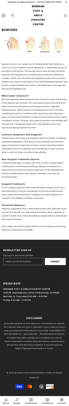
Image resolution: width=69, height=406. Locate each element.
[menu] (3, 15)
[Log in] (65, 15)
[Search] (13, 15)
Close (66, 2)
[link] (17, 401)
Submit (55, 261)
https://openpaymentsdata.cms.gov (34, 348)
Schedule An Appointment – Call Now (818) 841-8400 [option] (35, 2)
